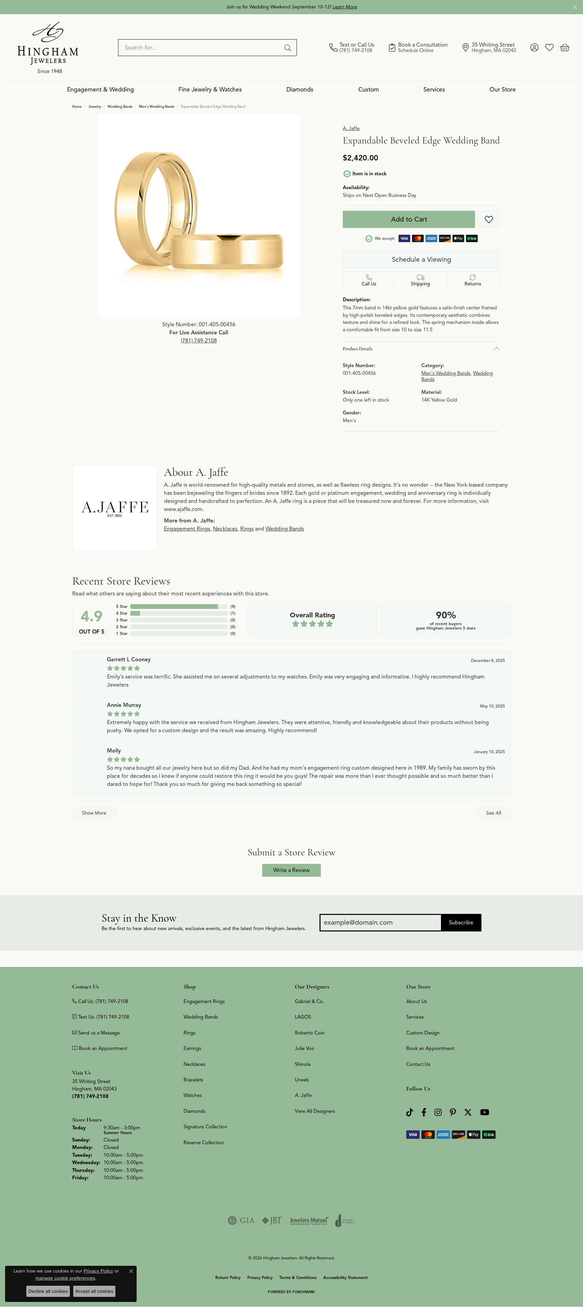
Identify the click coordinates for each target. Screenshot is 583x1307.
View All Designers (315, 1111)
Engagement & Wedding (100, 89)
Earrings (192, 1048)
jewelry (94, 106)
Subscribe (461, 922)
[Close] (575, 7)
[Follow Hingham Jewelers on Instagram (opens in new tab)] (438, 1112)
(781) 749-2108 (199, 340)
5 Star (122, 606)
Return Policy (228, 1277)
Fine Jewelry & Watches (210, 89)
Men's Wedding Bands (156, 106)
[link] (355, 47)
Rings (247, 529)
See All (493, 813)
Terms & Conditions (297, 1277)
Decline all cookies (48, 1291)
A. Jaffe (351, 128)
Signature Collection (205, 1127)
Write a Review (291, 870)
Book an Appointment (430, 1048)
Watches (193, 1095)
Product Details (357, 348)
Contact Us (418, 1064)
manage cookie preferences (65, 1278)
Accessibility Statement (345, 1277)
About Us (416, 1001)
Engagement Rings (187, 529)
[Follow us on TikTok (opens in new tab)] (409, 1112)
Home (77, 106)
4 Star (122, 613)
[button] (534, 47)
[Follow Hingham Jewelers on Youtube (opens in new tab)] (484, 1112)
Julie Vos (304, 1048)
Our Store (503, 89)
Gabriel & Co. (309, 1001)
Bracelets (193, 1080)
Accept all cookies (94, 1291)
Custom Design (423, 1033)
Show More (94, 813)
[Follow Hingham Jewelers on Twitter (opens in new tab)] (468, 1112)
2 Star (122, 626)
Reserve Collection (204, 1142)
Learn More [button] (345, 7)
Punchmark (304, 1292)
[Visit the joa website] (345, 1220)
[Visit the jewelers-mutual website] (309, 1220)
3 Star (122, 619)
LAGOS (303, 1017)
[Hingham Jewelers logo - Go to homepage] (48, 47)
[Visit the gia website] (241, 1220)
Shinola (302, 1064)
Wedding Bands (120, 106)
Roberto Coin (310, 1033)
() (232, 606)
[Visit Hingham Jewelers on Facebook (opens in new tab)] (423, 1112)
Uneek (302, 1080)
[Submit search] (289, 48)
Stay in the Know (139, 918)
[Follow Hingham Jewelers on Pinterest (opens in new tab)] (453, 1112)
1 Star (122, 633)
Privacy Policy (260, 1277)
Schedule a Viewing (421, 259)
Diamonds (299, 89)
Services (434, 89)
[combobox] (199, 48)
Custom (368, 89)
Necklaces (225, 529)
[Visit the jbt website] (272, 1220)
